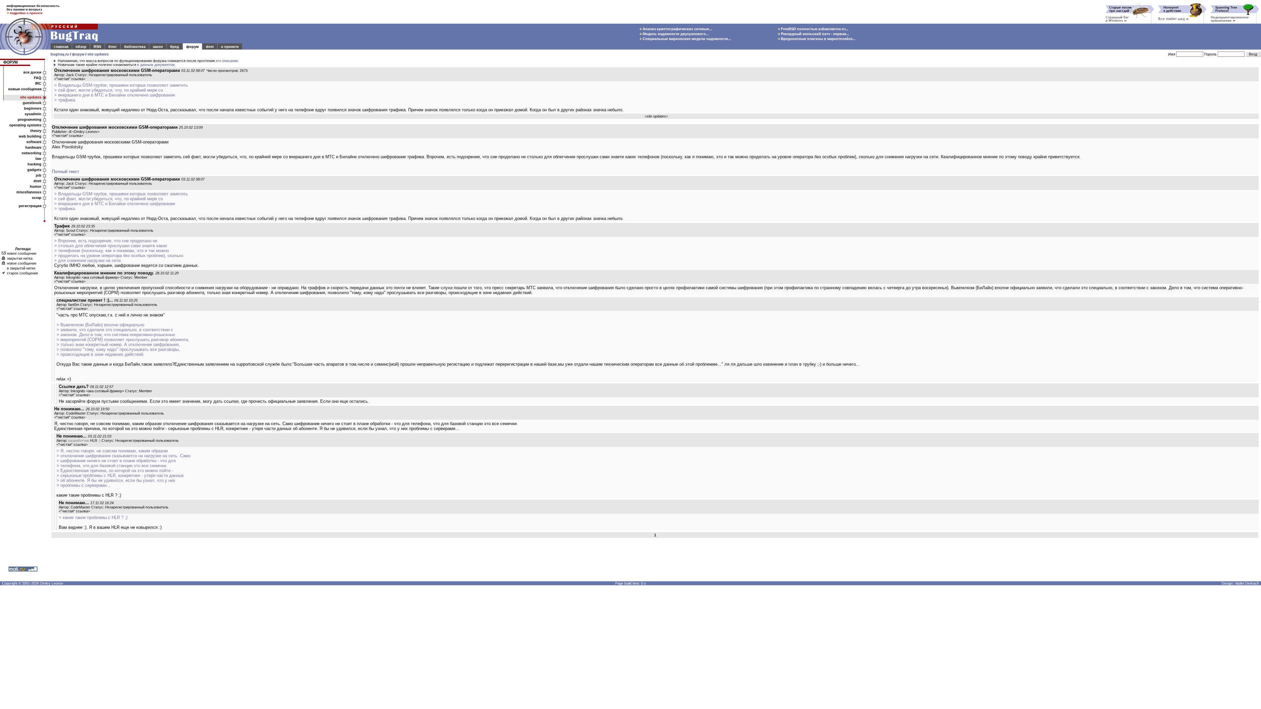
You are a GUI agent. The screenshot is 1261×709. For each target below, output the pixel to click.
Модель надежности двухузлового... (675, 34)
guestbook (32, 103)
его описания (227, 61)
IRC (38, 83)
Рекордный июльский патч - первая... (814, 34)
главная (61, 47)
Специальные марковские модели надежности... (686, 39)
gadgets (34, 170)
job (38, 175)
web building (30, 136)
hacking (34, 164)
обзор (81, 47)
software (33, 142)
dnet (210, 47)
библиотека (134, 47)
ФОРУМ (10, 62)
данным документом (157, 65)
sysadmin (33, 114)
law (38, 159)
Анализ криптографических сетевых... (677, 29)
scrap (36, 198)
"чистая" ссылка (69, 79)
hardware (33, 147)
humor (35, 186)
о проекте (230, 47)
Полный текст (65, 171)
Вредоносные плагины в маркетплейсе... (817, 39)
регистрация (30, 206)
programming (29, 119)
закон (158, 47)
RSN (97, 47)
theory (35, 131)
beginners (32, 108)
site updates (98, 54)
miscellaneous (28, 192)
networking (31, 153)
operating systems (25, 125)
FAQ (37, 78)
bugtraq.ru (60, 54)
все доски (32, 72)
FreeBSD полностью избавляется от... (814, 29)
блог (112, 47)
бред (174, 47)
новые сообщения (24, 89)
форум (192, 47)
